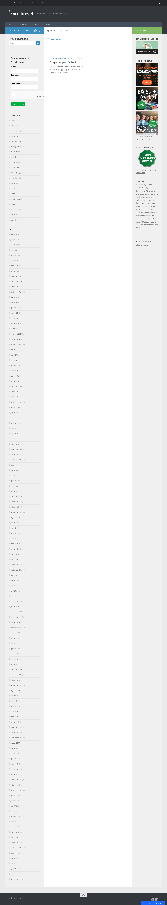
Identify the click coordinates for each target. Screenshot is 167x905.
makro (147, 203)
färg (146, 197)
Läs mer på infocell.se (143, 139)
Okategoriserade (16, 147)
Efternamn (15, 75)
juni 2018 (14, 696)
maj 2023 (14, 418)
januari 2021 (15, 549)
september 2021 (16, 512)
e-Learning (45, 3)
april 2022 (14, 481)
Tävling (13, 183)
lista (138, 203)
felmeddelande (140, 194)
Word (12, 220)
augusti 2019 (15, 633)
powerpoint (145, 210)
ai (136, 184)
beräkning (142, 185)
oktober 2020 (15, 565)
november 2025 (16, 282)
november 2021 (16, 502)
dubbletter (140, 191)
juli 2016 (13, 801)
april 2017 (14, 759)
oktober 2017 (15, 733)
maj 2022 (14, 476)
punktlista (144, 213)
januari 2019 (15, 664)
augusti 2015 (15, 853)
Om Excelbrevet (20, 3)
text (142, 221)
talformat (154, 219)
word (138, 227)
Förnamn (14, 67)
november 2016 (16, 780)
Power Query (15, 173)
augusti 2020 (15, 575)
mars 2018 (14, 712)
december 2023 (16, 386)
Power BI (14, 162)
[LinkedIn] (39, 30)
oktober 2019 (15, 622)
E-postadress (16, 83)
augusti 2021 (15, 518)
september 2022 (16, 460)
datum (139, 187)
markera (153, 203)
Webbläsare (15, 209)
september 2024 (16, 344)
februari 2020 (15, 601)
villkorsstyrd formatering (149, 225)
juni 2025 (14, 303)
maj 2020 (14, 586)
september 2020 (16, 570)
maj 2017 (14, 753)
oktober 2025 (15, 287)
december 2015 (16, 832)
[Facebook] (35, 30)
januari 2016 (15, 827)
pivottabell (150, 206)
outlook (142, 207)
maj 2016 (14, 811)
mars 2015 (14, 874)
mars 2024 (14, 371)
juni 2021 (14, 523)
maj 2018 (14, 701)
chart (150, 185)
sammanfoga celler (152, 213)
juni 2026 (14, 245)
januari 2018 (15, 722)
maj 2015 (14, 864)
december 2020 (16, 554)
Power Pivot (15, 168)
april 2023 (14, 423)
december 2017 (16, 727)
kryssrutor (152, 200)
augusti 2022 (15, 465)
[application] (147, 47)
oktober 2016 (15, 785)
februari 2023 (15, 434)
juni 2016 (14, 806)
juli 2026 (13, 240)
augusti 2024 (15, 350)
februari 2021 (15, 544)
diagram (147, 187)
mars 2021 (14, 538)
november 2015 (16, 837)
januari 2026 (15, 271)
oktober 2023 (15, 397)
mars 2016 (14, 822)
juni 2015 (14, 858)
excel (147, 191)
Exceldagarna (15, 131)
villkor (137, 225)
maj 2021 (14, 528)
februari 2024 (15, 376)
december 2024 (16, 329)
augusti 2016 (15, 795)
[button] (147, 47)
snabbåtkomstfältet (141, 215)
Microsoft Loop (16, 141)
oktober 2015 (15, 843)
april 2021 (14, 533)
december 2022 (16, 444)
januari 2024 (15, 381)
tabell (147, 218)
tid (146, 222)
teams (138, 222)
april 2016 (14, 816)
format (150, 194)
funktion (140, 196)
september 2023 (16, 402)
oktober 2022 (15, 455)
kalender (150, 197)
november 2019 (16, 617)
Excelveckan (15, 136)
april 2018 (14, 706)
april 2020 (14, 591)
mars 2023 (14, 428)
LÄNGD (142, 203)
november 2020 (16, 559)
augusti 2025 (15, 297)
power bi (139, 210)
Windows (14, 215)
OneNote (14, 152)
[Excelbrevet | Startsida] (21, 13)
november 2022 (16, 449)
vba (154, 221)
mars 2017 (14, 764)
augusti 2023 (15, 407)
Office (137, 206)
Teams (13, 189)
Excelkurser (33, 3)
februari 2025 (15, 318)
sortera (148, 216)
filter (145, 194)
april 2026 (14, 255)
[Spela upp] (139, 51)
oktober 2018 (15, 680)
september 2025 (16, 292)
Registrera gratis (18, 104)
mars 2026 (14, 261)
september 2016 (16, 790)
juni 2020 (14, 580)
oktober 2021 (15, 507)
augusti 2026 (15, 234)
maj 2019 (14, 643)
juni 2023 (14, 413)
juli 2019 (13, 638)
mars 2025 (14, 313)
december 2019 (16, 612)
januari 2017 (15, 774)
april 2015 (14, 869)
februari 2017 (15, 769)
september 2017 (16, 738)
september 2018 (16, 685)
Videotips (14, 204)
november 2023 (16, 392)
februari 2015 (15, 879)
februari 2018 (15, 717)
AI (11, 120)
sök (142, 219)
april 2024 (14, 365)
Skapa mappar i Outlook (63, 62)
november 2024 (16, 334)
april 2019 (14, 649)
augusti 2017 (15, 743)
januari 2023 (15, 439)
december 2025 (16, 276)
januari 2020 (15, 607)
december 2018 (16, 670)
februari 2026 (15, 266)
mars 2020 (14, 596)
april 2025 (14, 308)
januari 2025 (15, 323)
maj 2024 (14, 360)
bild (147, 185)
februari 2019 (15, 659)
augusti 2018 (15, 691)
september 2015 (16, 848)
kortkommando (142, 200)
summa (138, 219)
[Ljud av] (154, 51)
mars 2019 (14, 654)
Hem (8, 3)
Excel (12, 126)
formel (155, 194)
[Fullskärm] (156, 51)
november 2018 (16, 675)
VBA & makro (15, 199)
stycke (153, 215)
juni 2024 (14, 355)
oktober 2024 (15, 339)
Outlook (54, 59)
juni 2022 (14, 470)
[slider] (145, 51)
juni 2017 (14, 748)
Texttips (63, 59)
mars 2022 (14, 486)
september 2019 (16, 628)
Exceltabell (154, 191)
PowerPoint (15, 178)
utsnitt (149, 222)
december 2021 (16, 497)
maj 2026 (14, 250)
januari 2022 (15, 491)
